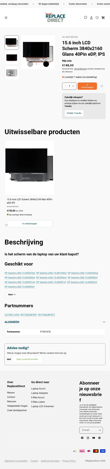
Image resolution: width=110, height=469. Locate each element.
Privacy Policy (69, 461)
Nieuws (11, 392)
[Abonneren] (99, 430)
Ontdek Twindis (74, 113)
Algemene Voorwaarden (16, 461)
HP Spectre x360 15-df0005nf (20, 286)
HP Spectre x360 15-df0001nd (20, 282)
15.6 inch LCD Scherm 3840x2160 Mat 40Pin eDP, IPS (29, 201)
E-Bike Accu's (37, 397)
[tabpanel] (55, 341)
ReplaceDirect (93, 461)
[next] (46, 64)
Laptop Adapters (39, 393)
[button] (7, 17)
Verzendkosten (80, 69)
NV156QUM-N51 (28, 314)
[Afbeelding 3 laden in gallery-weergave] (12, 73)
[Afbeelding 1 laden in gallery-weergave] (12, 42)
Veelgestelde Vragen (17, 406)
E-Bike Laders (38, 402)
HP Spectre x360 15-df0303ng (83, 273)
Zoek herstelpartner (17, 410)
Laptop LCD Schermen (42, 406)
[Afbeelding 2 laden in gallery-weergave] (12, 58)
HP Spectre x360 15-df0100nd (51, 273)
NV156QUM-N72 (46, 314)
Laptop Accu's (38, 388)
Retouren (11, 401)
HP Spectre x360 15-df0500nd (51, 277)
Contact (11, 397)
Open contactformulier (27, 359)
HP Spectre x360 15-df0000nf (83, 277)
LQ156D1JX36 (12, 314)
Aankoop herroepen (50, 461)
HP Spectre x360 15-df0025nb (20, 273)
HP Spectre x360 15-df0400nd (20, 277)
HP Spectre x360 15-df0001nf (51, 282)
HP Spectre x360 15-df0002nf (82, 282)
